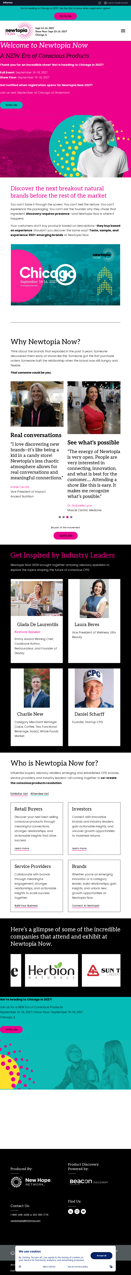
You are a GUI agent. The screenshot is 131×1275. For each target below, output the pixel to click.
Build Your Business (26, 905)
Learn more (22, 848)
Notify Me (65, 16)
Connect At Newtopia (85, 905)
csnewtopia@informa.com (25, 1220)
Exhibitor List (19, 794)
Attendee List (39, 794)
